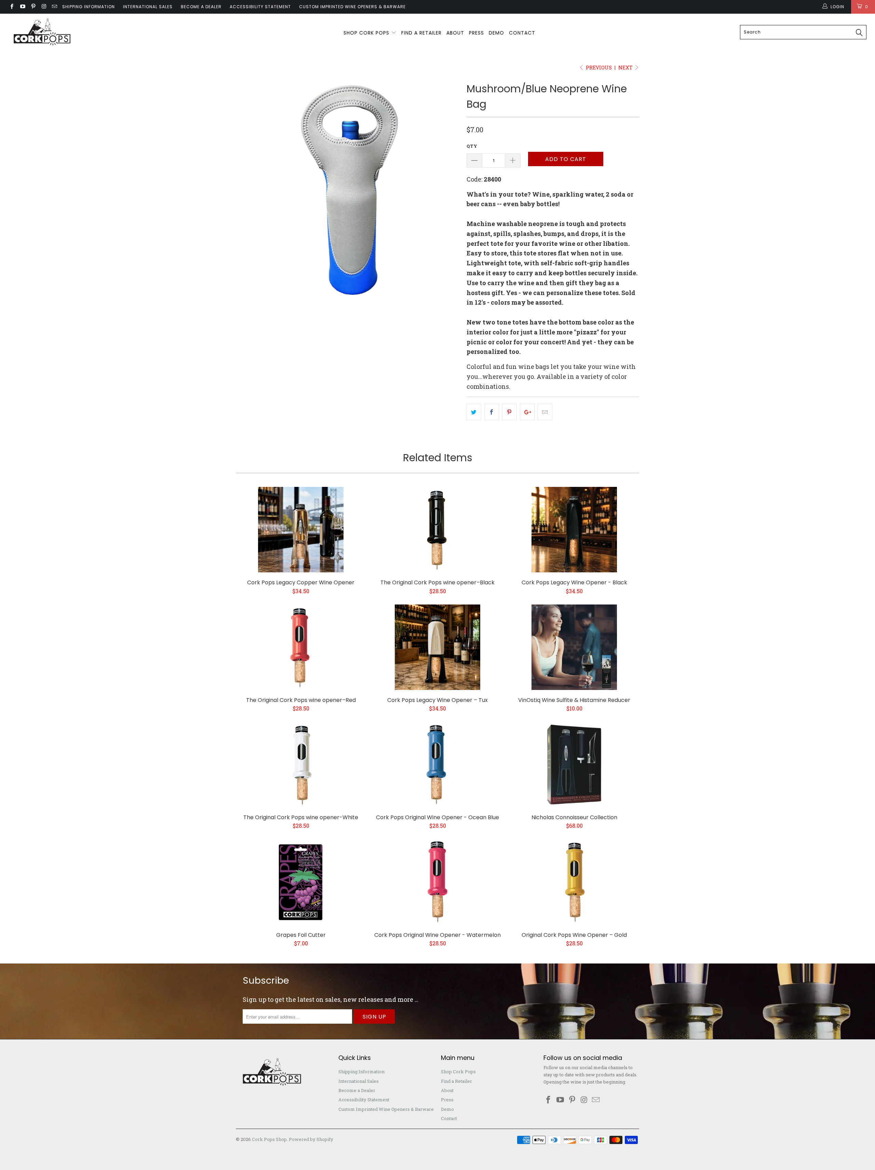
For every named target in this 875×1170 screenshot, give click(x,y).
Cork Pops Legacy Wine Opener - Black (574, 529)
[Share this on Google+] (527, 412)
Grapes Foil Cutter (301, 882)
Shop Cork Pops (367, 32)
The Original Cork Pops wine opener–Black (437, 529)
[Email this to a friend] (545, 412)
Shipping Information (88, 7)
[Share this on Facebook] (491, 412)
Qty (472, 146)
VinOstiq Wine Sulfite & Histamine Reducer (574, 647)
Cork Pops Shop (269, 1139)
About (455, 32)
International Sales (148, 7)
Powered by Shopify (311, 1139)
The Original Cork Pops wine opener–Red (301, 647)
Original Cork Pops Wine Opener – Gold (574, 882)
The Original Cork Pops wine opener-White (301, 764)
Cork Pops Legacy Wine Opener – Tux (437, 647)
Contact (522, 32)
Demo (496, 32)
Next (626, 67)
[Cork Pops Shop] (73, 32)
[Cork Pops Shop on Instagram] (43, 7)
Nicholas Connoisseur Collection (574, 764)
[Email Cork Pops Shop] (54, 7)
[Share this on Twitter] (474, 412)
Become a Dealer (201, 7)
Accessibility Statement (260, 7)
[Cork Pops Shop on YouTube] (22, 7)
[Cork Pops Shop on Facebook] (11, 7)
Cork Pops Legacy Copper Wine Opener (301, 529)
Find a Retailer (421, 32)
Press (476, 32)
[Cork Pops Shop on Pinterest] (33, 7)
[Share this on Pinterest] (509, 412)
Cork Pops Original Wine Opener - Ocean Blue (437, 764)
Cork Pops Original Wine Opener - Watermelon (437, 882)
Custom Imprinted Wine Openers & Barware (352, 7)
